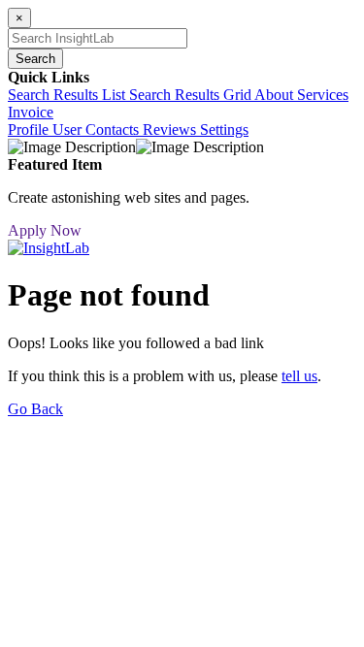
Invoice (30, 112)
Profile (30, 129)
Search (35, 58)
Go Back (35, 409)
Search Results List (68, 94)
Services (322, 94)
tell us (299, 376)
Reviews (171, 129)
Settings (224, 129)
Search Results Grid (191, 94)
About (275, 94)
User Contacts (97, 129)
